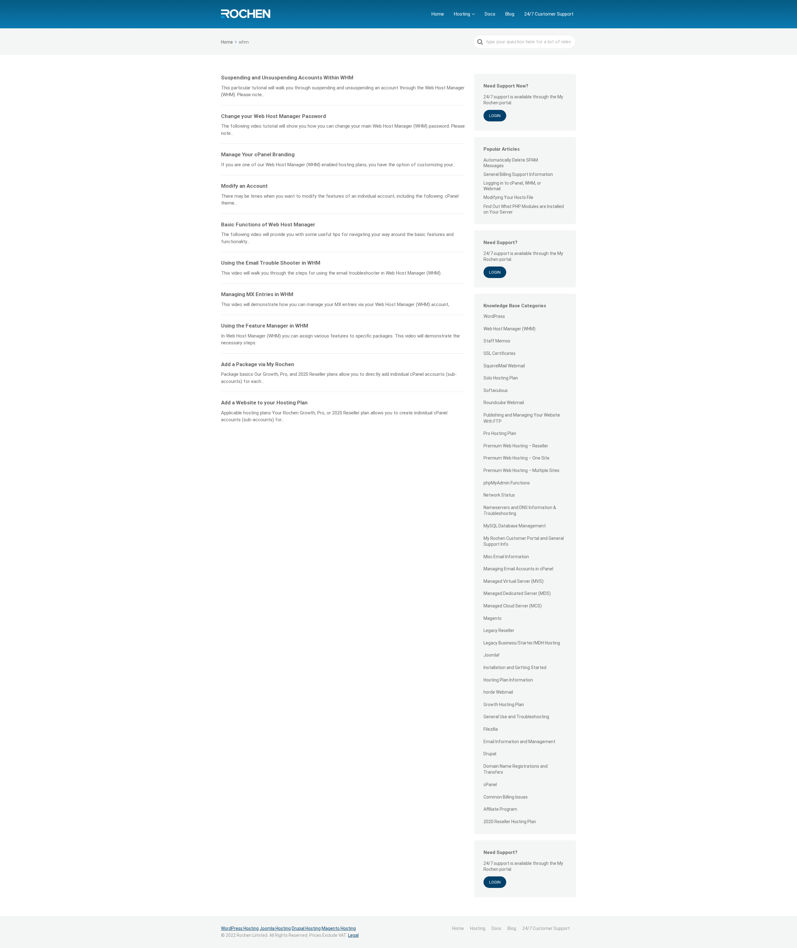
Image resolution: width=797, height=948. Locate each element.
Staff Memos (496, 340)
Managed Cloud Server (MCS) (512, 605)
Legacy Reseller (498, 630)
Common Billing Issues (505, 797)
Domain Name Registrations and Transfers (515, 769)
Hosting (462, 14)
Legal (353, 935)
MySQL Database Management (514, 525)
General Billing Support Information (518, 174)
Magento (492, 618)
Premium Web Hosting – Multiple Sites (521, 470)
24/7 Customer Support (548, 14)
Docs (490, 14)
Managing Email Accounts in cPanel (518, 568)
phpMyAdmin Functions (506, 482)
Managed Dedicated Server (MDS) (517, 593)
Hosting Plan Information (508, 679)
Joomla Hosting (275, 928)
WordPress (494, 316)
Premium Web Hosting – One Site (516, 457)
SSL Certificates (499, 353)
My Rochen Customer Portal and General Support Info (523, 541)
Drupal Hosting (306, 928)
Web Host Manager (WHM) (509, 328)
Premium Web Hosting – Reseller (515, 445)
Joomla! (491, 655)
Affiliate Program (500, 809)
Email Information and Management (519, 741)
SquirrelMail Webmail (504, 365)
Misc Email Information (506, 556)
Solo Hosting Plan (500, 377)
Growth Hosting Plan (503, 704)
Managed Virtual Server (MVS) (513, 581)
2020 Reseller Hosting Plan (509, 821)
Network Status (499, 495)
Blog (509, 14)
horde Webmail (498, 692)
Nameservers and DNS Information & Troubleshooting (519, 510)
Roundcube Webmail (503, 402)
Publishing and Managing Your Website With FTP (521, 418)
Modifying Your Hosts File (508, 197)
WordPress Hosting (240, 928)
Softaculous (495, 390)
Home (438, 14)
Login (495, 115)
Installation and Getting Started (514, 667)
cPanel (490, 784)
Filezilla (490, 729)
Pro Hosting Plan (499, 433)
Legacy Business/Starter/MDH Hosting (521, 642)
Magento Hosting (339, 928)
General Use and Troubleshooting (516, 716)
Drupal (489, 753)
